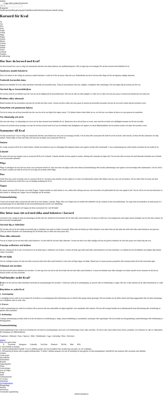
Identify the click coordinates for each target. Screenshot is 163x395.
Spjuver (26, 336)
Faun (20, 336)
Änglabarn (4, 336)
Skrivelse (70, 336)
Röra (63, 336)
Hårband (13, 336)
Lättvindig (56, 336)
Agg (48, 336)
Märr (33, 336)
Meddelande (41, 336)
